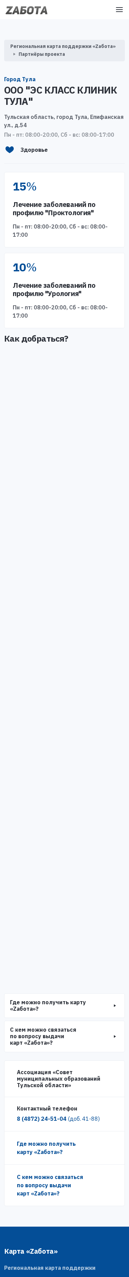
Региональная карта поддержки (50, 1267)
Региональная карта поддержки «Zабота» (63, 46)
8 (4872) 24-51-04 (58, 1118)
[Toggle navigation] (119, 9)
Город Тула (19, 79)
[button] (64, 1006)
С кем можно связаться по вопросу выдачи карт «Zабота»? (50, 1185)
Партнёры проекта (42, 54)
